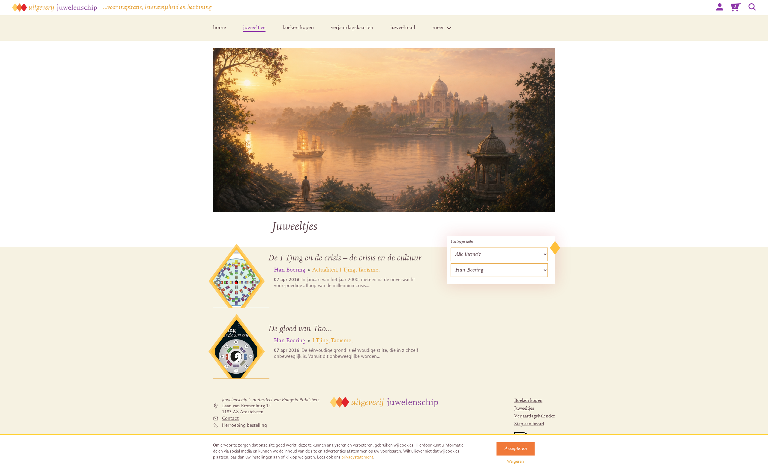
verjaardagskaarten (352, 28)
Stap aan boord (529, 424)
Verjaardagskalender (534, 416)
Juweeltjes (524, 408)
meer (438, 28)
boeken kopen (298, 28)
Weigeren (515, 461)
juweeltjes (254, 28)
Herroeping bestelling (244, 425)
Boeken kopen (528, 400)
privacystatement (357, 457)
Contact (230, 418)
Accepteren (515, 449)
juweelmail (402, 28)
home (219, 28)
